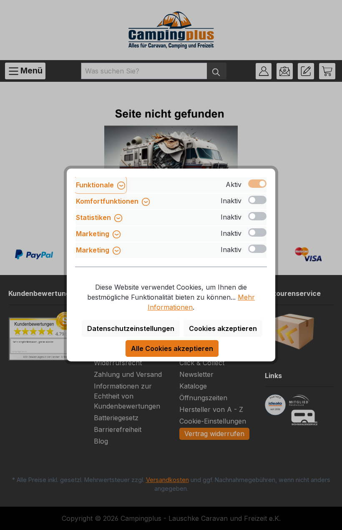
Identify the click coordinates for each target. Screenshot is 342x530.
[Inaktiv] (257, 200)
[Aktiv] (257, 183)
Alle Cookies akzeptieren (172, 348)
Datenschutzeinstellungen (130, 328)
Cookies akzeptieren (223, 328)
